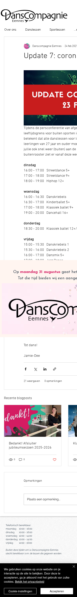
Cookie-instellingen (20, 591)
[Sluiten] (71, 568)
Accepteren (57, 591)
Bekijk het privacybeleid (29, 581)
